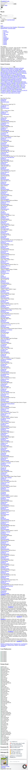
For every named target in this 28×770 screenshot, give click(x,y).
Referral (5, 44)
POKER (5, 40)
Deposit (5, 41)
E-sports (5, 36)
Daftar (6, 5)
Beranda (5, 30)
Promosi (5, 43)
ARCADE (5, 34)
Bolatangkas (6, 38)
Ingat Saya (4, 19)
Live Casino (5, 32)
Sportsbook (5, 39)
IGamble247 (11, 606)
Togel (4, 35)
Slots (4, 33)
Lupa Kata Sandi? (11, 19)
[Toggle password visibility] (15, 4)
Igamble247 (3, 594)
